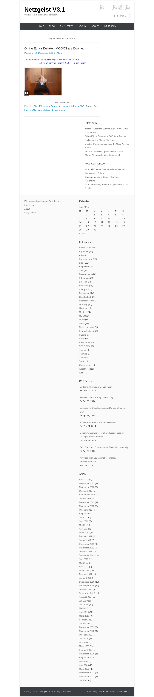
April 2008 (84, 665)
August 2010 (85, 597)
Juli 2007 (83, 680)
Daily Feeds (66, 26)
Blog (52, 26)
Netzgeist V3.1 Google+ (107, 7)
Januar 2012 (85, 540)
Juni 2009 (83, 638)
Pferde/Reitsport (87, 331)
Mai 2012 (83, 525)
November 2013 (86, 487)
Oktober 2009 (85, 635)
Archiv (82, 26)
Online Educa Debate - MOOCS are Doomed (54, 48)
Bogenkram (84, 266)
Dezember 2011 (86, 544)
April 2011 (84, 566)
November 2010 (86, 585)
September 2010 (87, 593)
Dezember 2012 (86, 502)
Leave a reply (58, 110)
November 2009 (86, 631)
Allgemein (83, 251)
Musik (82, 319)
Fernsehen (84, 293)
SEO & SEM (85, 346)
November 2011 (86, 548)
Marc (59, 53)
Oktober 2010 (85, 589)
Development (85, 274)
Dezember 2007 (86, 672)
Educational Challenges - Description (41, 201)
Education (55, 106)
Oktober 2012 (85, 510)
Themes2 (83, 357)
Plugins (82, 335)
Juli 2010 (83, 601)
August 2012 (85, 513)
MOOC (81, 106)
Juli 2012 (83, 517)
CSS (81, 270)
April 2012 (84, 529)
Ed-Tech (83, 282)
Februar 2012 (85, 536)
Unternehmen (85, 365)
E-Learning (44, 106)
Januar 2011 (85, 578)
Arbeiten (83, 255)
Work (81, 373)
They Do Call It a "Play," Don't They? (97, 397)
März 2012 (84, 532)
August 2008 (85, 657)
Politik (82, 338)
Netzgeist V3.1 (44, 9)
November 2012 (86, 506)
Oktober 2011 (85, 551)
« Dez (82, 233)
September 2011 (87, 555)
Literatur (83, 308)
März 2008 (84, 669)
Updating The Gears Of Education (96, 387)
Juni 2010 (83, 604)
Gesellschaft (85, 297)
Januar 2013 (85, 498)
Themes (83, 350)
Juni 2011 (83, 559)
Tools (81, 361)
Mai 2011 (83, 563)
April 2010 (84, 612)
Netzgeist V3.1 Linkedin (114, 7)
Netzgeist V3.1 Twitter (101, 7)
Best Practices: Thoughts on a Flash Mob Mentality (104, 447)
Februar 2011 (85, 574)
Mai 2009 (83, 642)
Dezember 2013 (86, 483)
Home (41, 26)
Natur (81, 323)
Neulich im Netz (86, 327)
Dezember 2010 (86, 582)
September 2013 (87, 494)
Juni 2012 (83, 521)
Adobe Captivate (87, 247)
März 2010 (84, 616)
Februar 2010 (85, 620)
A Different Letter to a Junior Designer (98, 422)
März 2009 (84, 646)
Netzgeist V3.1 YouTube (120, 7)
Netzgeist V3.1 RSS (127, 7)
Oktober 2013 (85, 491)
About (95, 26)
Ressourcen (85, 342)
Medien (82, 312)
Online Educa (44, 110)
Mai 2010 (83, 608)
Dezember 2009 (86, 627)
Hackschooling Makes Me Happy (100, 140)
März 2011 (84, 570)
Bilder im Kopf (85, 259)
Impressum (110, 26)
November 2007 (86, 676)
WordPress (84, 369)
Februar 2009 (85, 650)
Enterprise (84, 289)
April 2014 (84, 479)
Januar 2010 (85, 623)
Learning (83, 304)
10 (102, 218)
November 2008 (86, 653)
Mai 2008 (83, 661)
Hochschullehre (69, 106)
